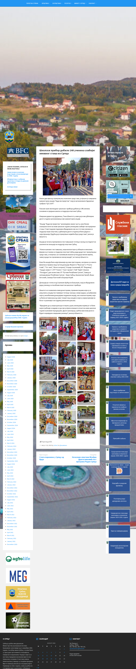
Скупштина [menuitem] (56, 3)
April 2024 (10, 440)
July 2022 (10, 503)
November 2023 (12, 455)
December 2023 (12, 452)
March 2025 (10, 407)
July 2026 (10, 360)
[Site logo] (9, 142)
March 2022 (10, 515)
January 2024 (11, 449)
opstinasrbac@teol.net (77, 648)
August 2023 (11, 464)
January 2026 (11, 378)
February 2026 (11, 375)
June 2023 (10, 470)
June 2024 (10, 434)
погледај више (12, 187)
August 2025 (11, 393)
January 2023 (11, 485)
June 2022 (10, 506)
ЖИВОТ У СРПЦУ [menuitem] (79, 3)
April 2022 (10, 512)
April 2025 (10, 404)
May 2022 (10, 509)
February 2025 (11, 410)
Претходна (43, 455)
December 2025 (12, 381)
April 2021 (10, 532)
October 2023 (11, 458)
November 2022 (12, 491)
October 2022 (11, 494)
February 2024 (11, 446)
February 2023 (11, 482)
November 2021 (12, 526)
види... (26, 336)
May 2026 (10, 366)
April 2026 (10, 369)
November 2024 (12, 419)
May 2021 (10, 529)
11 (42, 655)
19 (47, 659)
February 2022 (11, 518)
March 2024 (10, 443)
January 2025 (11, 413)
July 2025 (10, 396)
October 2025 (11, 387)
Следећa (93, 455)
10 (38, 655)
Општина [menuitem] (45, 3)
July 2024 (10, 431)
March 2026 (10, 372)
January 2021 (11, 541)
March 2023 (10, 479)
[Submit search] (131, 196)
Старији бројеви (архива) (14, 327)
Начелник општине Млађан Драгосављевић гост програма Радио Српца (84, 459)
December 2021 (12, 523)
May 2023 (10, 473)
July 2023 (10, 467)
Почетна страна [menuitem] (32, 3)
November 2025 (12, 384)
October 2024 (11, 422)
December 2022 (12, 488)
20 (51, 659)
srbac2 (56, 445)
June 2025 (10, 398)
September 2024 (12, 425)
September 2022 (12, 497)
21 (55, 659)
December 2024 (12, 416)
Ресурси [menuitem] (67, 3)
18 (42, 659)
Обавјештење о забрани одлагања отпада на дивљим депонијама (17, 181)
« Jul (37, 668)
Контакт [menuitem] (92, 3)
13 (51, 655)
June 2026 (10, 363)
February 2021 (11, 538)
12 (47, 655)
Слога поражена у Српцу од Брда (51, 458)
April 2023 (10, 476)
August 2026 (11, 357)
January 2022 (11, 520)
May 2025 (10, 401)
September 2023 (12, 461)
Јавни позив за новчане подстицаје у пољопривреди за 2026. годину (17, 174)
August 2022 (11, 500)
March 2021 (10, 535)
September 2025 (12, 390)
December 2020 (12, 544)
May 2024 (10, 437)
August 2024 (11, 428)
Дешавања (63, 445)
